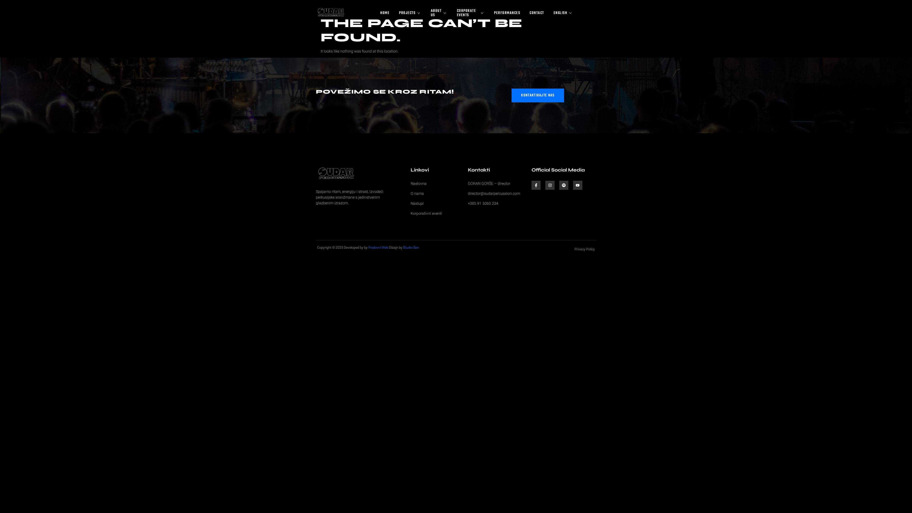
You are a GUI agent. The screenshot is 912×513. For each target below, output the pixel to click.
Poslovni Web (378, 247)
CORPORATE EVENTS (466, 13)
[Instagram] (549, 185)
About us (436, 13)
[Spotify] (563, 185)
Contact (537, 13)
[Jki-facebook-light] (536, 185)
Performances (507, 13)
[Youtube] (577, 185)
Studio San (411, 247)
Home (385, 13)
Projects (407, 13)
